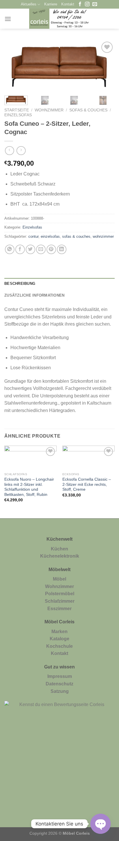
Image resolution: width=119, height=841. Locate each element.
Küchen (59, 548)
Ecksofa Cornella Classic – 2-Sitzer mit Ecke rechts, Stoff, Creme (86, 484)
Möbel (59, 579)
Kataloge (59, 638)
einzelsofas (50, 236)
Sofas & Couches (88, 110)
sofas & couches (76, 236)
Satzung (60, 691)
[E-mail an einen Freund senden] (41, 249)
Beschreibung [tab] (19, 283)
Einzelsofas (18, 115)
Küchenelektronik (59, 556)
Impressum (59, 676)
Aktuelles (28, 4)
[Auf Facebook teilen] (20, 249)
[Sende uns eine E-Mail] (94, 4)
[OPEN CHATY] (100, 824)
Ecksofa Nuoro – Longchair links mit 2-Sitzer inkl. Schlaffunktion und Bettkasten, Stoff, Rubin (29, 487)
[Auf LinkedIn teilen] (61, 249)
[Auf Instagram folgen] (87, 4)
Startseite (16, 110)
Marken (59, 631)
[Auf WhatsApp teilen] (9, 249)
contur (33, 236)
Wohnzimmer (49, 110)
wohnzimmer (103, 236)
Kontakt (67, 4)
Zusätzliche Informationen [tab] (34, 295)
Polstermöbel (59, 593)
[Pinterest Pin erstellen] (51, 249)
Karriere (50, 4)
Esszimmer (59, 608)
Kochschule (59, 646)
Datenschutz (59, 683)
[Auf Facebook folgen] (80, 4)
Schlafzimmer (60, 601)
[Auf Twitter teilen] (30, 249)
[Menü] (7, 19)
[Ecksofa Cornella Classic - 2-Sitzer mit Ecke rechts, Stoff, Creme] (88, 458)
